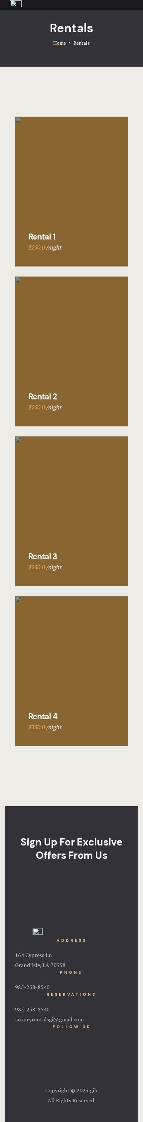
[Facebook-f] (62, 1038)
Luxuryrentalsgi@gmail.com (49, 1019)
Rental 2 (42, 396)
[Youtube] (80, 1038)
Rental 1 (41, 237)
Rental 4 (43, 716)
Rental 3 (42, 556)
